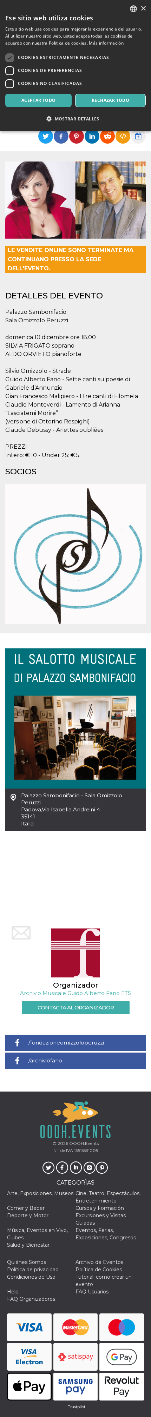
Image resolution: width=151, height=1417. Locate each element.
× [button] (143, 8)
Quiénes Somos (26, 1262)
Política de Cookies (99, 1269)
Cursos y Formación (100, 1208)
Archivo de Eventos (99, 1262)
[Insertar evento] (123, 136)
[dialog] (75, 65)
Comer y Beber (26, 1208)
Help (13, 1292)
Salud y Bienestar (28, 1245)
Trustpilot (76, 1406)
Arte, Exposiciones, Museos (40, 1193)
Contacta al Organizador (76, 1007)
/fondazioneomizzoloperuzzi (66, 1042)
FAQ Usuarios (92, 1292)
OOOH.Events (83, 1143)
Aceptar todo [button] (38, 100)
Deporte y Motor (27, 1215)
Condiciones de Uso (31, 1277)
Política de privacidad (33, 1269)
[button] (75, 118)
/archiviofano (45, 1060)
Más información (106, 43)
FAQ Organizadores (31, 1299)
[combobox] (133, 8)
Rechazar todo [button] (110, 100)
